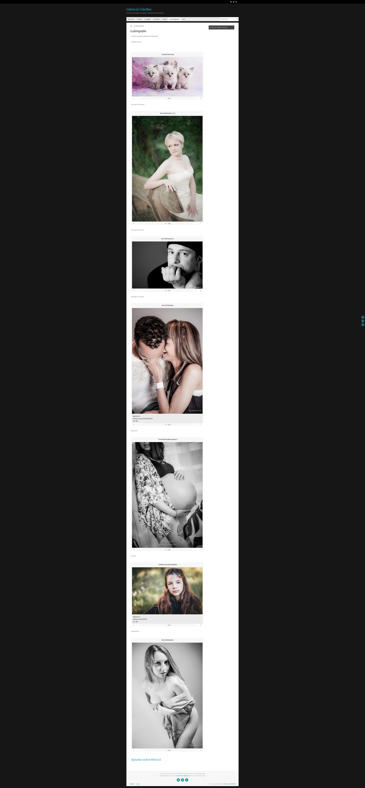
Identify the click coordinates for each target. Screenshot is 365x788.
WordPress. (233, 784)
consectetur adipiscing (182, 776)
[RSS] (236, 1)
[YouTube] (231, 1)
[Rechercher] (237, 19)
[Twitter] (233, 1)
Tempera (226, 784)
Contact (131, 784)
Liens (137, 784)
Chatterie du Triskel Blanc (139, 9)
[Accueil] (131, 26)
